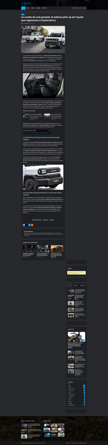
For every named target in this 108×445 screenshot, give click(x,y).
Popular (69, 285)
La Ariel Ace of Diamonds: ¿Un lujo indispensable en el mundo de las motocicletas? (79, 372)
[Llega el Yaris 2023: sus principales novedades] (54, 435)
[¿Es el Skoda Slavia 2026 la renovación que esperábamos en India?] (71, 366)
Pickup (23, 14)
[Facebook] (24, 225)
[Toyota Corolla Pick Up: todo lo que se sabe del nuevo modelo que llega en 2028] (43, 248)
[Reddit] (32, 225)
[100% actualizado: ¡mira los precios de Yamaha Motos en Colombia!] (47, 435)
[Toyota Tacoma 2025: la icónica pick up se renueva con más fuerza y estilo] (47, 115)
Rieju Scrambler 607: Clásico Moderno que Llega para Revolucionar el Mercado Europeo (75, 345)
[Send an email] (28, 23)
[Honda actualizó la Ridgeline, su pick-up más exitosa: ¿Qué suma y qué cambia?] (26, 115)
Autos (70, 385)
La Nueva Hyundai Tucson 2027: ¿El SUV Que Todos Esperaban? (79, 352)
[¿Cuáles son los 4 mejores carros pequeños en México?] (47, 430)
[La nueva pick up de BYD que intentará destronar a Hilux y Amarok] (71, 291)
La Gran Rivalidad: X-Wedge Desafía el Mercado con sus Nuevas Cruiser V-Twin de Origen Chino (80, 359)
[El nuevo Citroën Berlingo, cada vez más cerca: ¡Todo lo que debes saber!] (61, 435)
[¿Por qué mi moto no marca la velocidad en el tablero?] (71, 315)
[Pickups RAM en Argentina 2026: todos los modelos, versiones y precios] (29, 248)
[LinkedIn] (29, 225)
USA (69, 399)
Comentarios (82, 285)
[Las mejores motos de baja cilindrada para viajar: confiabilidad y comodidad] (54, 425)
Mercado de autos (37, 219)
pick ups (46, 219)
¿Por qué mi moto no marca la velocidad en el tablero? (80, 315)
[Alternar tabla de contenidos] (49, 131)
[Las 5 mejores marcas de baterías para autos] (61, 430)
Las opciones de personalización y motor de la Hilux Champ (37, 134)
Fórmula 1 (70, 401)
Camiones (70, 397)
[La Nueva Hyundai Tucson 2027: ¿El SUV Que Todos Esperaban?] (71, 353)
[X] (27, 225)
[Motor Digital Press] (26, 3)
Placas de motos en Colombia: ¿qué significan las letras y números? (79, 303)
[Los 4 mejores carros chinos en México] (54, 430)
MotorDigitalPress (72, 405)
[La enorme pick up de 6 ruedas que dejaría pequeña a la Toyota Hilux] (71, 297)
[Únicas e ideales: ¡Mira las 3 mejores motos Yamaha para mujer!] (47, 425)
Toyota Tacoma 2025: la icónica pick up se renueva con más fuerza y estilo (56, 116)
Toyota (51, 219)
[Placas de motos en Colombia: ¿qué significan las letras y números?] (71, 303)
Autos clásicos (71, 396)
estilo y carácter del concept (41, 59)
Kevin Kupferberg (25, 23)
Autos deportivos (72, 394)
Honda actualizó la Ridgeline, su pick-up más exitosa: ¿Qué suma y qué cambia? (36, 116)
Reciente (75, 285)
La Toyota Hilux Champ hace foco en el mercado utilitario (36, 132)
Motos (70, 387)
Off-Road (70, 403)
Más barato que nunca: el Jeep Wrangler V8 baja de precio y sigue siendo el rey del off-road (56, 255)
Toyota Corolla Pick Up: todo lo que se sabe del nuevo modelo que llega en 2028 (43, 254)
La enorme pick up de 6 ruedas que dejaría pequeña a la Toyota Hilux (79, 297)
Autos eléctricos (71, 388)
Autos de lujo (71, 390)
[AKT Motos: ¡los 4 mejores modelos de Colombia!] (61, 425)
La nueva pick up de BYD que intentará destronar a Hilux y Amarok (80, 291)
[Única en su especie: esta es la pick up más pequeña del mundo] (71, 310)
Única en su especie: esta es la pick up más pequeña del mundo (79, 309)
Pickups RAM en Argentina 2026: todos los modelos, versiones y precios (28, 254)
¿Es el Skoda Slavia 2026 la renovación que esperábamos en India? (80, 365)
